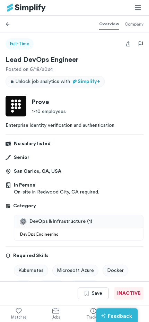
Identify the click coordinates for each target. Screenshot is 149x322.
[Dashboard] (26, 7)
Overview (109, 24)
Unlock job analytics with (58, 81)
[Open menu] (137, 7)
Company (134, 24)
